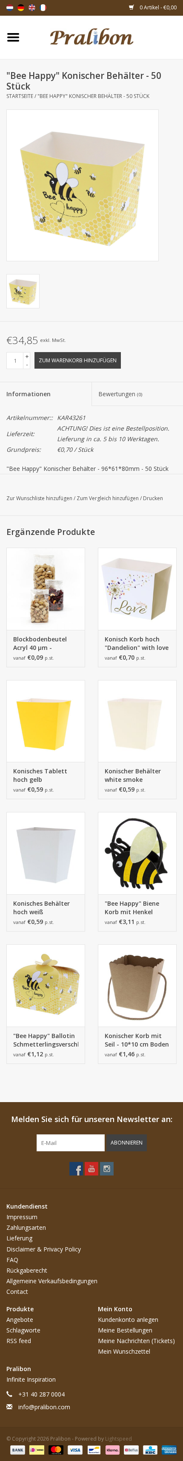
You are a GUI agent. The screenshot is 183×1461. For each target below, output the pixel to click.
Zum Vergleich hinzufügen (108, 498)
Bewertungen (120, 394)
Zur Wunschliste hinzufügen (40, 498)
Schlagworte (23, 1330)
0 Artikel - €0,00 (157, 7)
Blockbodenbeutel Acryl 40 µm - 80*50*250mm (40, 643)
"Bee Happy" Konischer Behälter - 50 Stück (93, 96)
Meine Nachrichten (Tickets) (136, 1341)
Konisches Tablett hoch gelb (40, 775)
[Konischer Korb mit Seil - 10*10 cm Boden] (137, 985)
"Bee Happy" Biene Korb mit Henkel (132, 907)
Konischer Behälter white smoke (133, 775)
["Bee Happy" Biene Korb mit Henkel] (137, 853)
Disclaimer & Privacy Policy (43, 1249)
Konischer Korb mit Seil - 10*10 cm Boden (137, 1040)
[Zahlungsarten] (16, 1449)
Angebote (19, 1319)
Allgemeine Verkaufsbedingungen (51, 1281)
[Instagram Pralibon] (107, 1169)
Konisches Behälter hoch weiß (41, 907)
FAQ (12, 1260)
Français (43, 7)
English (32, 7)
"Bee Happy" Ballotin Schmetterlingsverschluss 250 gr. (45, 1040)
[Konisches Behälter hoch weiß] (45, 853)
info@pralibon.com (44, 1407)
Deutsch (20, 7)
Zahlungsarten (26, 1227)
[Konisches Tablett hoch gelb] (45, 721)
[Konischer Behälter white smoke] (137, 721)
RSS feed (18, 1341)
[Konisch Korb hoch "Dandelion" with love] (137, 589)
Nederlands (9, 7)
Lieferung (19, 1238)
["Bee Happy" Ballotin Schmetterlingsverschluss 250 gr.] (45, 985)
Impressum (21, 1217)
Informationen (28, 394)
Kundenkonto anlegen (128, 1319)
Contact (17, 1291)
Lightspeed (118, 1438)
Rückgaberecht (26, 1270)
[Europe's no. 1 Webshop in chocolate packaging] (105, 37)
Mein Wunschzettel (124, 1351)
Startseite (19, 96)
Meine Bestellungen (125, 1330)
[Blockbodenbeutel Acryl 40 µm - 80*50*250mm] (45, 589)
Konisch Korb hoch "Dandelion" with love (137, 643)
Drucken (153, 498)
